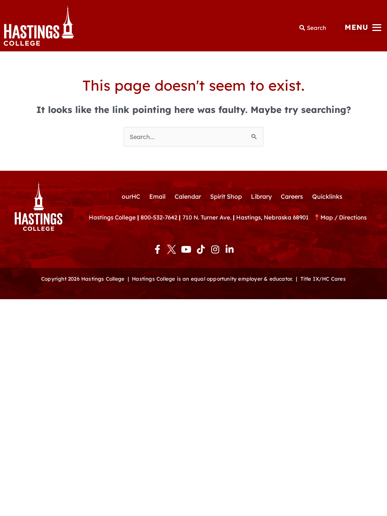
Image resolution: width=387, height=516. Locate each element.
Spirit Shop (226, 196)
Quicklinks (327, 196)
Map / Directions (343, 217)
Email (157, 196)
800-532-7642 (159, 217)
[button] (363, 27)
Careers (292, 196)
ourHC (131, 196)
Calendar (188, 196)
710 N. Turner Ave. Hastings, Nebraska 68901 (248, 217)
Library (261, 196)
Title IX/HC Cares (323, 278)
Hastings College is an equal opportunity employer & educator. (212, 278)
